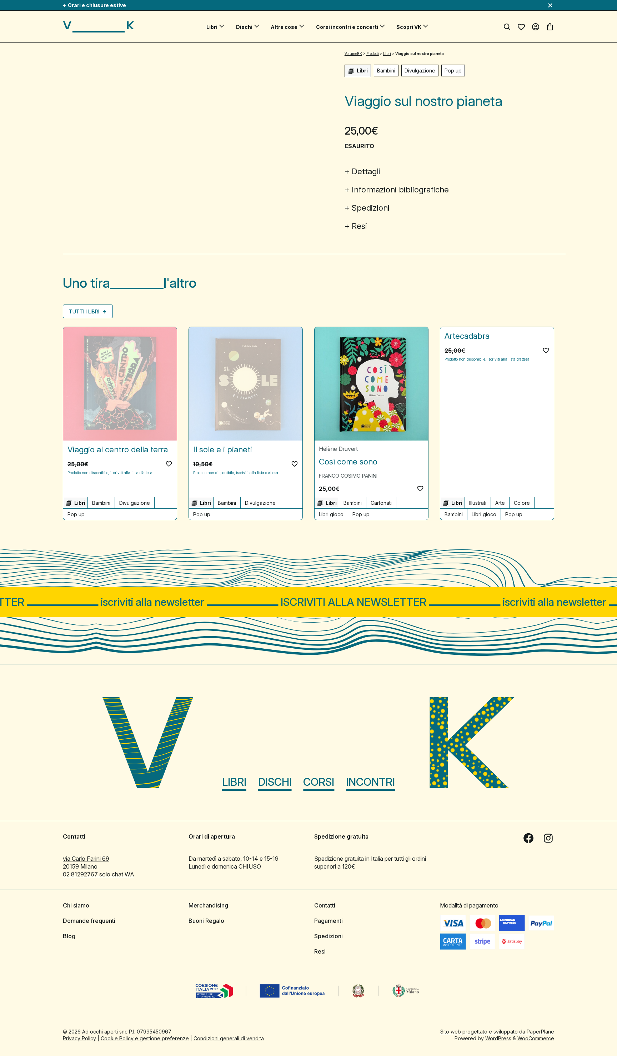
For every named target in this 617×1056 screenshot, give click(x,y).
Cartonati (381, 503)
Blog (69, 936)
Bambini (386, 70)
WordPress (498, 1038)
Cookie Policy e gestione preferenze (145, 1038)
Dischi (244, 27)
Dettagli (366, 171)
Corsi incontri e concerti (347, 27)
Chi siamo (76, 905)
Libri (211, 27)
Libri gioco (331, 514)
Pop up (453, 70)
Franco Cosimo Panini (348, 476)
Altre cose (284, 27)
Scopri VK (408, 27)
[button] (168, 463)
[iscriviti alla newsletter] (308, 602)
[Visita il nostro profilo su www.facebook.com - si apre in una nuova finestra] (528, 838)
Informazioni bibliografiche (400, 189)
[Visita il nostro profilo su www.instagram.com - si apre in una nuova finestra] (548, 838)
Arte (500, 503)
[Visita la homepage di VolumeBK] (98, 27)
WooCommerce (535, 1038)
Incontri (370, 781)
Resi (359, 226)
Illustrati (477, 503)
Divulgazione (420, 70)
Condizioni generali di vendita (229, 1038)
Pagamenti (328, 920)
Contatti (324, 905)
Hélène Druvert (338, 448)
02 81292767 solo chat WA (98, 874)
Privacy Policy (79, 1038)
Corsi (318, 781)
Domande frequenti (89, 920)
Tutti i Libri (85, 311)
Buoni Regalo (206, 920)
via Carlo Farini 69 (86, 858)
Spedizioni (371, 207)
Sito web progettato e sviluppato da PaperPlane (497, 1032)
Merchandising (208, 905)
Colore (522, 503)
